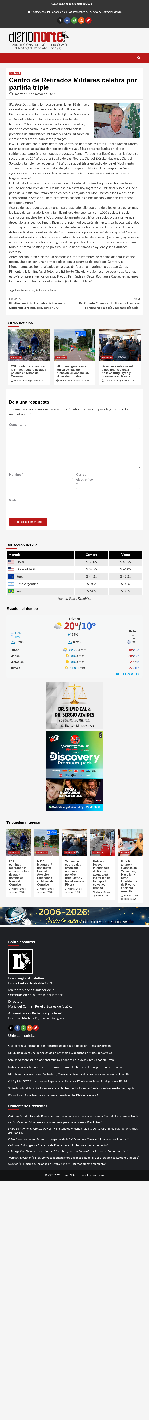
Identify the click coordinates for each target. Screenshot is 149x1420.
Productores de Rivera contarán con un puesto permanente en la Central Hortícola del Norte (79, 1116)
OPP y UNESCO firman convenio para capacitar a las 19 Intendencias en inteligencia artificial (67, 1081)
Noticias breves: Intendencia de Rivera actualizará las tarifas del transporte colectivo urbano (102, 874)
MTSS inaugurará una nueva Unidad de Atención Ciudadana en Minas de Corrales (72, 371)
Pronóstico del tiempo (85, 12)
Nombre (16, 474)
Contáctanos (38, 12)
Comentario (19, 424)
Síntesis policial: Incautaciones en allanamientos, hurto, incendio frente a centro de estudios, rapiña (71, 1088)
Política (125, 852)
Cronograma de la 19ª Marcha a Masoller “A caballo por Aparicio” (87, 1139)
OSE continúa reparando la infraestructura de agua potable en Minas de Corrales (28, 371)
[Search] (138, 58)
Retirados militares (45, 290)
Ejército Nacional (24, 290)
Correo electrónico (84, 479)
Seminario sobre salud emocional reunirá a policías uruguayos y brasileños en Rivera (117, 371)
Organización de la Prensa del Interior (35, 995)
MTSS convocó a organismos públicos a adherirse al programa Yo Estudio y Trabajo (85, 1157)
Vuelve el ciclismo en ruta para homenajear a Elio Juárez (65, 1122)
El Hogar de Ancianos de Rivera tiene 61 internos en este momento (64, 1145)
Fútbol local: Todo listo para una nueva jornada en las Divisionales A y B (53, 1095)
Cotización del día (112, 12)
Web (12, 500)
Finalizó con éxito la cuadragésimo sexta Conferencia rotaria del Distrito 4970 (37, 303)
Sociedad (15, 73)
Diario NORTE (70, 1175)
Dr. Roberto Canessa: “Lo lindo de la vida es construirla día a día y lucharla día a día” (109, 303)
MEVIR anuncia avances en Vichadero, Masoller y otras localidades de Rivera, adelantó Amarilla (68, 1074)
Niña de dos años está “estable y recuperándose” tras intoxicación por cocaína (76, 1151)
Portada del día (59, 12)
